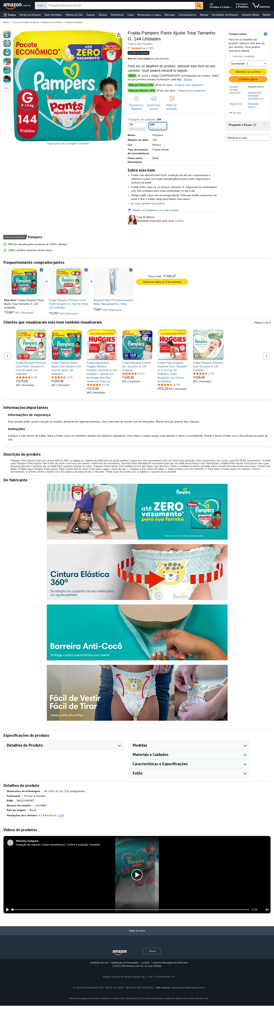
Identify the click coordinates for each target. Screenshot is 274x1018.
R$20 (132, 75)
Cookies (145, 962)
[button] (10, 14)
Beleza (204, 14)
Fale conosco (163, 987)
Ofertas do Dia (74, 14)
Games (90, 14)
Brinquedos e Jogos (149, 14)
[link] (69, 281)
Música (103, 14)
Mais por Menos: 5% (141, 84)
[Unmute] (267, 909)
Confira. (179, 220)
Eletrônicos (117, 14)
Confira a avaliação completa (83, 844)
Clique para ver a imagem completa (68, 143)
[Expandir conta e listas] (231, 7)
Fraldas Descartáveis (52, 22)
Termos (187, 79)
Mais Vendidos (53, 14)
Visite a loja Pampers (140, 43)
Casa (130, 14)
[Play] (7, 909)
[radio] (7, 34)
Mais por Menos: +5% (142, 90)
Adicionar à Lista (237, 137)
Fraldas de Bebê (73, 22)
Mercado (170, 14)
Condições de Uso (99, 962)
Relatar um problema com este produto (155, 210)
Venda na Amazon (30, 14)
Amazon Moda (250, 14)
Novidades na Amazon (225, 14)
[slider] (130, 909)
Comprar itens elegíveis (188, 84)
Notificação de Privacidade (124, 962)
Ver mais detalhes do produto (147, 203)
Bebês (266, 14)
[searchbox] (121, 5)
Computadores (187, 14)
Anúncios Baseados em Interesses (170, 962)
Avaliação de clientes (28, 844)
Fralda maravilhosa (53, 844)
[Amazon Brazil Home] (120, 953)
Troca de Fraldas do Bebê (25, 22)
